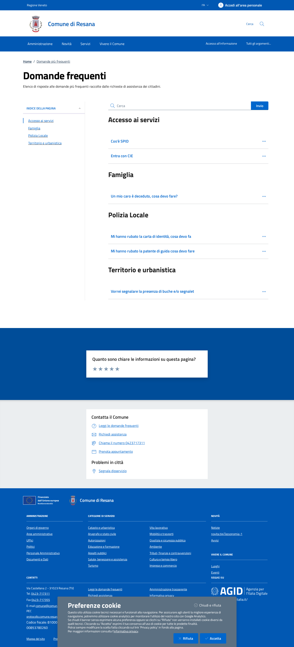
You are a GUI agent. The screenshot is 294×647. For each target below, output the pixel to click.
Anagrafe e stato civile (102, 534)
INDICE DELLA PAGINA (41, 108)
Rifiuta (190, 638)
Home (27, 61)
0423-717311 (40, 593)
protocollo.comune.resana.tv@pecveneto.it (53, 616)
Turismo (93, 565)
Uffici (29, 540)
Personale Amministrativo (43, 553)
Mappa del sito (35, 638)
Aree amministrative (39, 534)
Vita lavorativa (159, 527)
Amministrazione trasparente (168, 589)
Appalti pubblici (97, 553)
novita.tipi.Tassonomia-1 (226, 534)
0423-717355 (40, 599)
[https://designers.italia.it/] (239, 591)
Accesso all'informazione (221, 43)
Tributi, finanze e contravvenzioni (170, 553)
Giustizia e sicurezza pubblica (168, 540)
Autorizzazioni (96, 540)
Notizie (215, 527)
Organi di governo (37, 527)
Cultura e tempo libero (163, 559)
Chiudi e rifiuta (212, 605)
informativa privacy (126, 631)
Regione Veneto (37, 5)
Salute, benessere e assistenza (107, 559)
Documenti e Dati (37, 559)
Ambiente (156, 546)
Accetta (218, 638)
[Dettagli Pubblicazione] (264, 141)
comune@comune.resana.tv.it (55, 605)
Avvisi (215, 540)
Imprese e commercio (163, 565)
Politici (30, 546)
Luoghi (215, 566)
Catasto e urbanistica (101, 527)
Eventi (215, 572)
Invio (259, 105)
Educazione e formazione (103, 546)
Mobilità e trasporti (161, 534)
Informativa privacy (162, 595)
